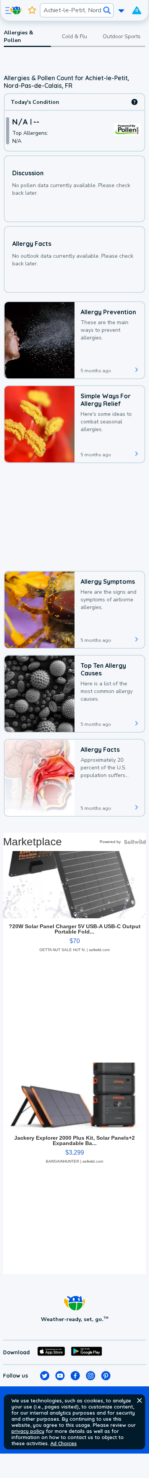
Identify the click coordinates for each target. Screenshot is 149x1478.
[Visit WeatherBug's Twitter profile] (44, 1375)
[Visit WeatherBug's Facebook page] (75, 1375)
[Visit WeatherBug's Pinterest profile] (105, 1375)
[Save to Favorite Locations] (32, 10)
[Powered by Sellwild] (135, 842)
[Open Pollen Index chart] (134, 102)
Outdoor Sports (122, 36)
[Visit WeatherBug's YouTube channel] (60, 1375)
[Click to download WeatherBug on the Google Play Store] (86, 1352)
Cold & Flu (74, 36)
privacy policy (27, 1431)
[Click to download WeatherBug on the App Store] (51, 1352)
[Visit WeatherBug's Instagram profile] (90, 1375)
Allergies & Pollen (18, 36)
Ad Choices (63, 1443)
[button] (139, 1400)
